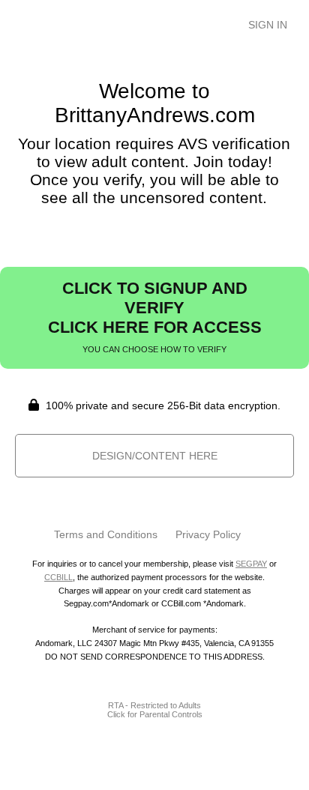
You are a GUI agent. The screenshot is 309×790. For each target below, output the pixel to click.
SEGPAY (251, 563)
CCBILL (58, 577)
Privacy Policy (208, 534)
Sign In (267, 25)
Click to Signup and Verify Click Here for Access (155, 316)
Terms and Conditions (106, 534)
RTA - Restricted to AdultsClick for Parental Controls (154, 710)
